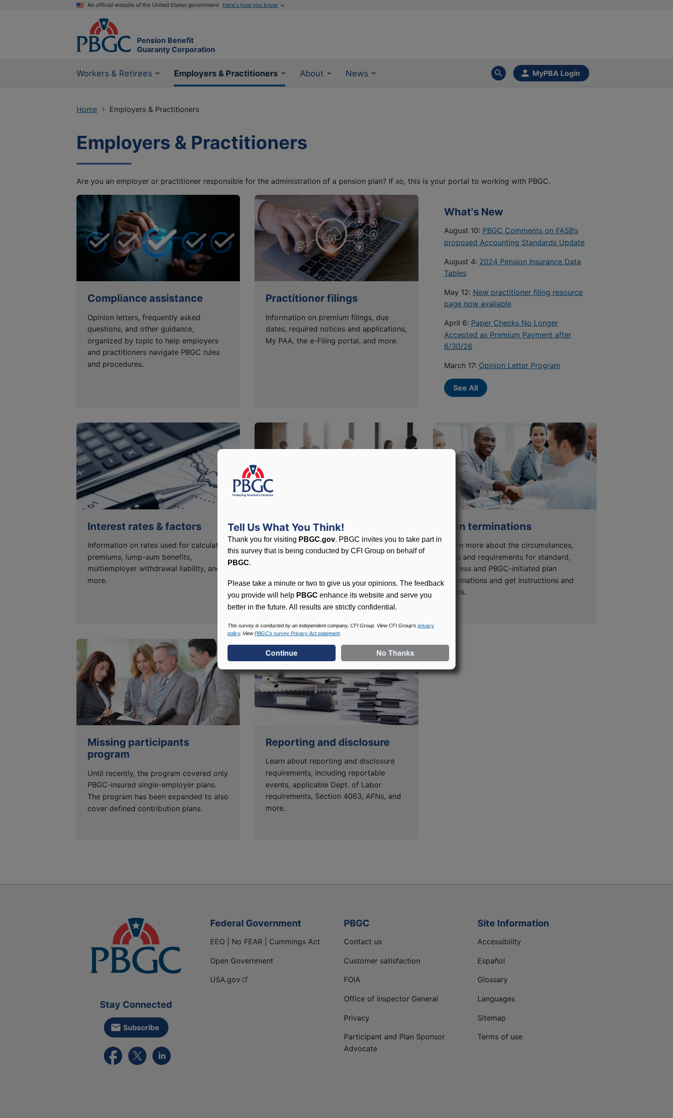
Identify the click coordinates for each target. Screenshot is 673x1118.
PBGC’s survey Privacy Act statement (297, 633)
